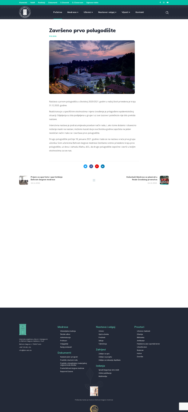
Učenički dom (142, 347)
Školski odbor (65, 334)
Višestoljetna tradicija (68, 331)
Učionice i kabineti (143, 331)
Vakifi (32, 3)
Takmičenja (103, 344)
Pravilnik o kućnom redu (69, 360)
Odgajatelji (64, 344)
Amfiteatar (141, 341)
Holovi (139, 354)
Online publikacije (105, 373)
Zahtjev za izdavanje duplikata (109, 360)
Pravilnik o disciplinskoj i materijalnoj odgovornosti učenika (73, 364)
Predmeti (102, 338)
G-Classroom (77, 3)
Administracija (65, 338)
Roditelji (41, 3)
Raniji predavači (66, 347)
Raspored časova (66, 372)
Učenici (101, 331)
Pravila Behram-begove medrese (72, 368)
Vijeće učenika (104, 334)
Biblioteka (140, 338)
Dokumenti (52, 3)
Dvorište (140, 357)
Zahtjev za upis (104, 354)
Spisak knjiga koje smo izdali (109, 370)
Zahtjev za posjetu (105, 357)
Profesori (63, 341)
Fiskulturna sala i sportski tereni (148, 344)
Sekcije (101, 341)
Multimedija (103, 376)
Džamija (140, 334)
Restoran (140, 350)
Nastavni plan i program (69, 357)
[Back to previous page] (94, 180)
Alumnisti (23, 3)
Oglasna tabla (92, 3)
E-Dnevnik (64, 3)
